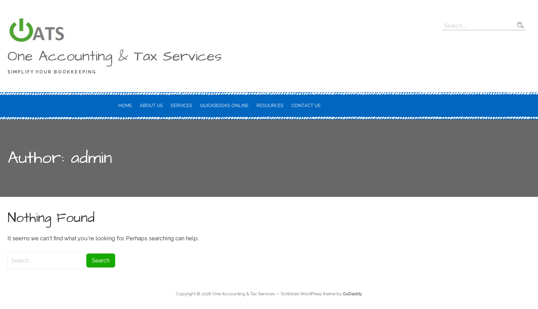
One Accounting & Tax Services (115, 56)
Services (181, 105)
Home (125, 105)
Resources (270, 105)
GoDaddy (352, 293)
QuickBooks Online (224, 105)
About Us (151, 105)
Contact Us (306, 105)
